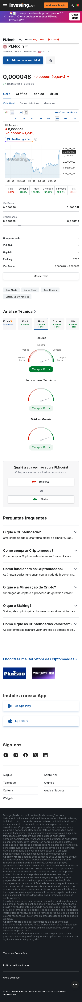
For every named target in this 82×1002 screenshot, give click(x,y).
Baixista (44, 481)
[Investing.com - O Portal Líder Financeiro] (22, 5)
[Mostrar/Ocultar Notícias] (26, 112)
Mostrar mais (41, 276)
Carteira (8, 790)
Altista (44, 499)
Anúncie (49, 782)
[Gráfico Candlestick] (7, 112)
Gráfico (21, 94)
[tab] (25, 324)
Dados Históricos (29, 103)
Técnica (38, 94)
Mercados (49, 103)
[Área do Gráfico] (12, 112)
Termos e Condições (15, 953)
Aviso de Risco (11, 977)
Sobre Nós (51, 774)
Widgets (8, 798)
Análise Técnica (18, 311)
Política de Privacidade (16, 965)
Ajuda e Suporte (54, 790)
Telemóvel (9, 782)
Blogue (7, 774)
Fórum (53, 94)
